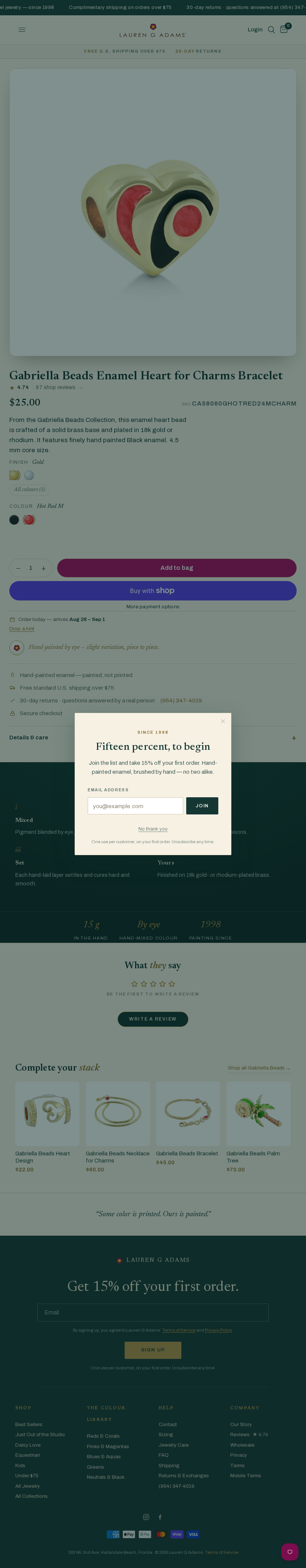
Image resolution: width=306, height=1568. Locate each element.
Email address (108, 790)
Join (202, 805)
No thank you (153, 829)
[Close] (223, 721)
